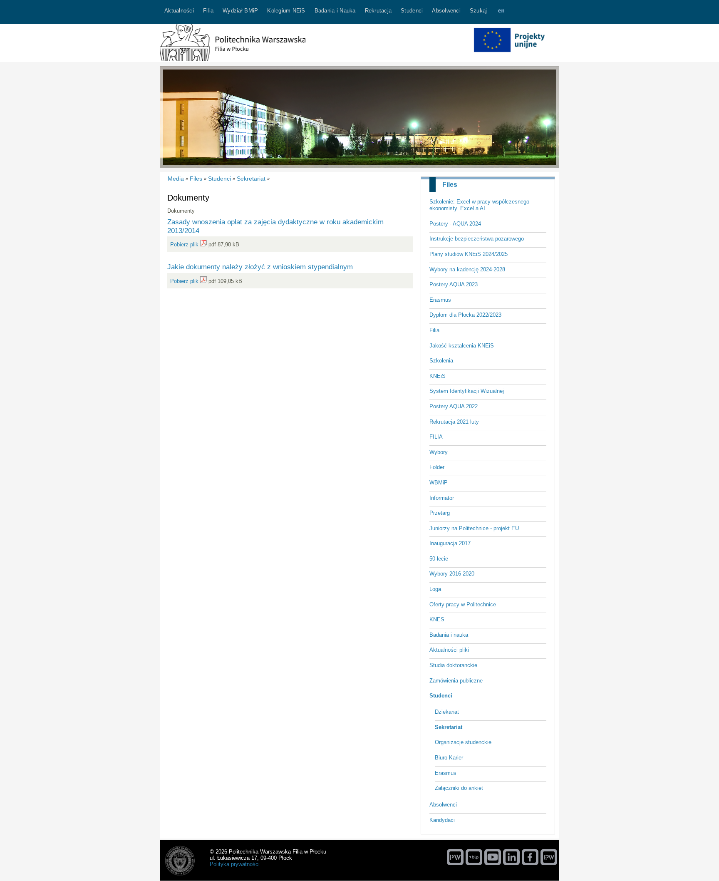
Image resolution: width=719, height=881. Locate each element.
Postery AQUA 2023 (453, 284)
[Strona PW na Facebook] (530, 857)
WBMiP (438, 482)
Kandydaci (442, 820)
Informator (441, 498)
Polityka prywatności (235, 864)
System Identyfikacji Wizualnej (466, 391)
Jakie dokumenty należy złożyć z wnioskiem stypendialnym (260, 267)
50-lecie (438, 559)
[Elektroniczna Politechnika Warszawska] (548, 857)
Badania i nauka (448, 635)
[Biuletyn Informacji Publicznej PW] (474, 857)
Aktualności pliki (449, 650)
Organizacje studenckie (463, 742)
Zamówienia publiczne (456, 681)
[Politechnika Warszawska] (455, 857)
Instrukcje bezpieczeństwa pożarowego (476, 239)
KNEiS (437, 376)
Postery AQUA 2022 (453, 406)
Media (176, 178)
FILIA (436, 437)
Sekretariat (448, 727)
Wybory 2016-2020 (451, 574)
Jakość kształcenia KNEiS (461, 345)
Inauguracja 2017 (450, 543)
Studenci (440, 695)
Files (449, 184)
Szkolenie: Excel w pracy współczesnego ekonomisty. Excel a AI (479, 205)
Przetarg (439, 513)
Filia (434, 330)
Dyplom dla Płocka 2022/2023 (465, 315)
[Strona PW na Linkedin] (511, 857)
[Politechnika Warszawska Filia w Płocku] (232, 59)
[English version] (501, 12)
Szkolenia (441, 360)
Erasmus (440, 300)
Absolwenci (443, 805)
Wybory (438, 452)
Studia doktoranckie (453, 665)
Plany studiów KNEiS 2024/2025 (468, 254)
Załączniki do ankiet (459, 788)
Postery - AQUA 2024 (455, 224)
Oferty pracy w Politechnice (462, 604)
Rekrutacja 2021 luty (454, 422)
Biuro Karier (449, 757)
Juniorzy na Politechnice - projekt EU (474, 528)
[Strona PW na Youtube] (492, 857)
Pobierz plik (184, 244)
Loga (435, 589)
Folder (436, 467)
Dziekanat (447, 712)
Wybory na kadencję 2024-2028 (467, 269)
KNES (436, 619)
